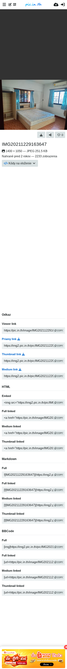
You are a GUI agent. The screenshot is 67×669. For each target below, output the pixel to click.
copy (59, 330)
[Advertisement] (33, 44)
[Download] (41, 135)
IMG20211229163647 (24, 144)
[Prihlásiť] (62, 4)
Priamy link (9, 339)
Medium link (10, 369)
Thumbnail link (11, 354)
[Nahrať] (56, 4)
